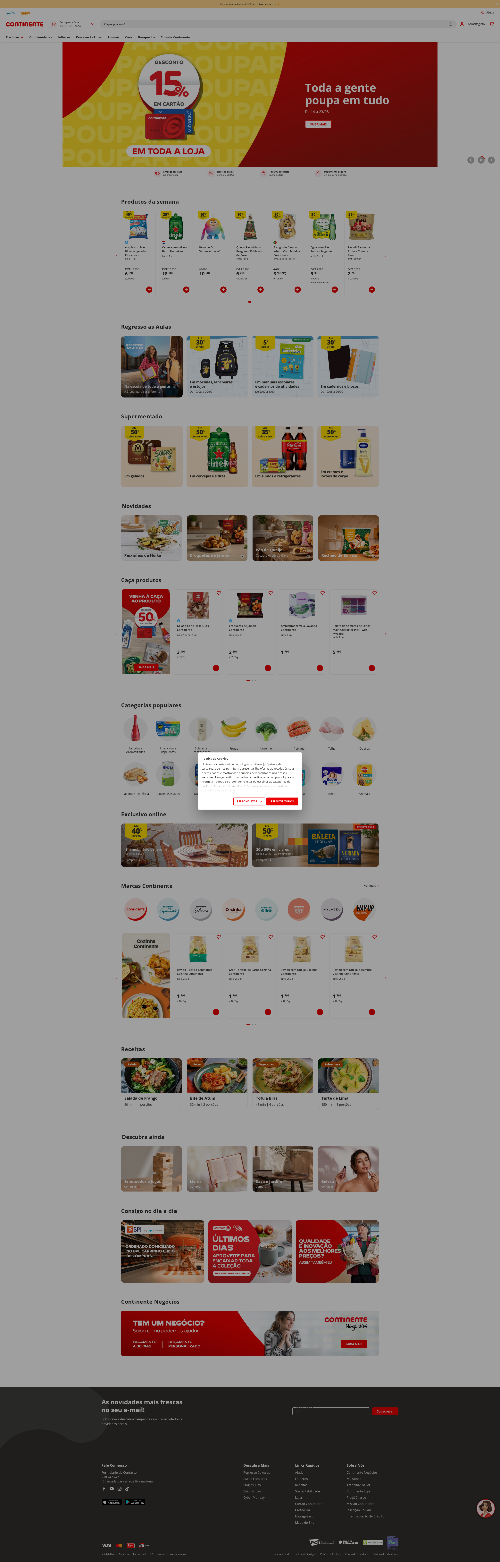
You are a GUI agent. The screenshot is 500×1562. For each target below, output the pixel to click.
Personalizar (247, 801)
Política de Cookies (223, 790)
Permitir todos (282, 801)
